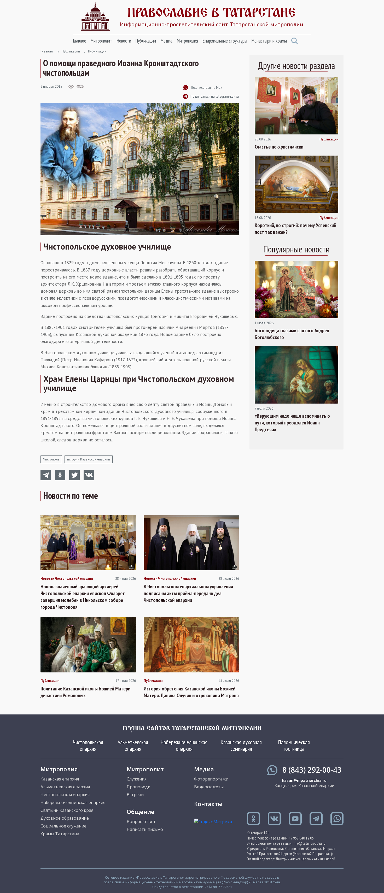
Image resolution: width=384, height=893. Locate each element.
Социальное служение (63, 826)
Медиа (166, 41)
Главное (79, 41)
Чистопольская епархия (88, 745)
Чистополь (51, 459)
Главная (46, 51)
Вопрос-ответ (141, 821)
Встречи (135, 794)
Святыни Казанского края (66, 810)
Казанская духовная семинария (241, 745)
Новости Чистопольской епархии (66, 579)
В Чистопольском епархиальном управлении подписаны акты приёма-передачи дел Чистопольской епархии (188, 593)
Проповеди (138, 786)
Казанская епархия (59, 779)
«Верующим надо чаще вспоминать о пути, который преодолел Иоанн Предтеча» (292, 422)
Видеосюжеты (209, 786)
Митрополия (187, 41)
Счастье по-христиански (279, 146)
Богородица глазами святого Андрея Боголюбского (292, 334)
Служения (137, 779)
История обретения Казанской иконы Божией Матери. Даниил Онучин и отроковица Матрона (191, 692)
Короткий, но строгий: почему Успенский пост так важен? (295, 228)
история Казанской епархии (88, 459)
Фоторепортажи (211, 779)
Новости (124, 41)
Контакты (208, 804)
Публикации (145, 41)
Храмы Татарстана (59, 833)
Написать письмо (145, 829)
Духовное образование (64, 818)
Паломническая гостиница (294, 745)
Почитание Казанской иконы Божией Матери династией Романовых (85, 692)
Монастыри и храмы (269, 41)
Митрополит (101, 41)
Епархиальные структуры (224, 41)
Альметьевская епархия (133, 745)
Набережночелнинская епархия (184, 745)
